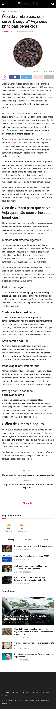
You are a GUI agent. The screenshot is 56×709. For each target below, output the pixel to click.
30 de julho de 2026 (22, 649)
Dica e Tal (8, 32)
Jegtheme (5, 703)
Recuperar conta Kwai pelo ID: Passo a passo (33, 546)
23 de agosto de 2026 (12, 622)
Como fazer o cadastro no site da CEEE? (31, 556)
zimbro (13, 142)
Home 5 (46, 693)
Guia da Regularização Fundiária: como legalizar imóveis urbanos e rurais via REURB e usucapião (33, 631)
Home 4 (36, 693)
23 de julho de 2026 (22, 660)
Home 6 (5, 695)
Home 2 (16, 693)
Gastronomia (13, 12)
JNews (10, 700)
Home (4, 12)
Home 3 (26, 693)
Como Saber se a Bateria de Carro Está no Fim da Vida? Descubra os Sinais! (26, 617)
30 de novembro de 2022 (25, 32)
